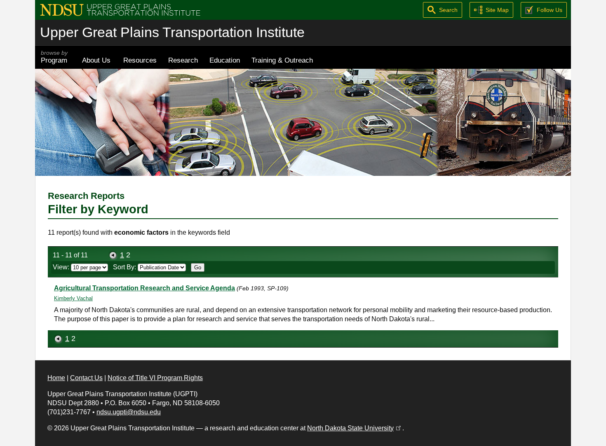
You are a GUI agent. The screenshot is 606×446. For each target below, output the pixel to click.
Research (183, 60)
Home (56, 377)
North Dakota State (354, 428)
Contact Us (86, 377)
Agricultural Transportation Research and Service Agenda (144, 288)
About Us (96, 60)
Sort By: (125, 267)
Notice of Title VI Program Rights (155, 377)
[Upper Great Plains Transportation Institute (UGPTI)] (120, 9)
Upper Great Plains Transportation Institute (172, 32)
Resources (140, 60)
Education (224, 60)
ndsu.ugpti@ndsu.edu (128, 412)
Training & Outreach (282, 60)
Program (54, 57)
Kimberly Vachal (73, 298)
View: (62, 267)
